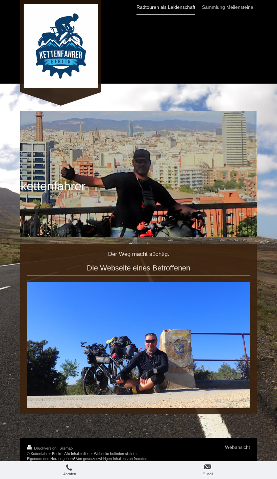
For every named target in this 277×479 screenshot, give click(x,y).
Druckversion (45, 448)
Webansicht (237, 447)
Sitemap (66, 448)
